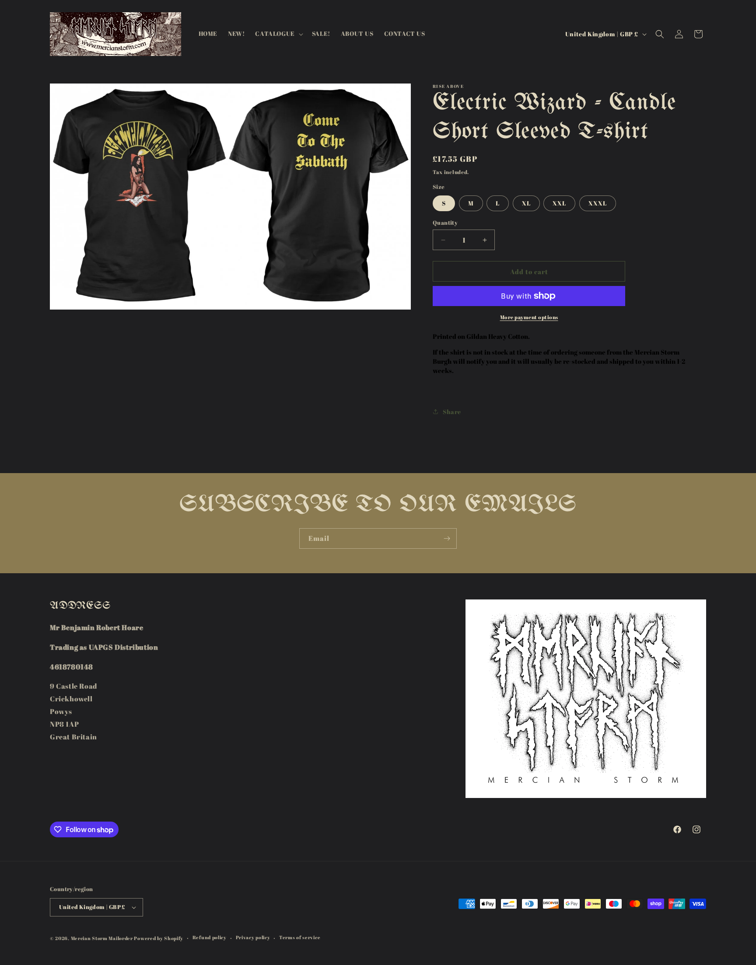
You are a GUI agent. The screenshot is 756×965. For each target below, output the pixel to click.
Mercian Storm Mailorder (102, 938)
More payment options (529, 317)
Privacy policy (253, 937)
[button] (278, 33)
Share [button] (452, 412)
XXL (559, 203)
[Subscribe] (446, 538)
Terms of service (299, 937)
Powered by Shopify (158, 938)
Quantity (445, 222)
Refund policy (209, 937)
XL (526, 203)
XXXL (597, 203)
